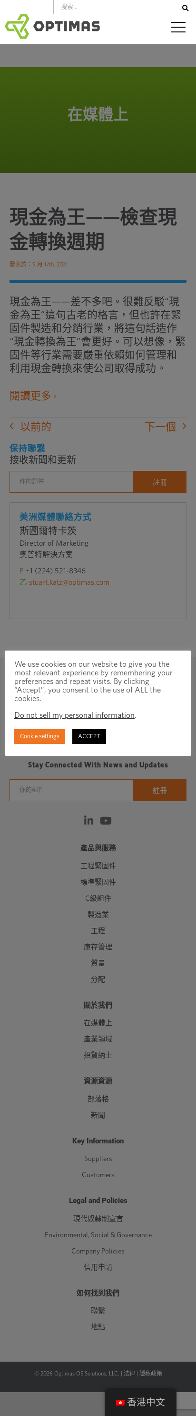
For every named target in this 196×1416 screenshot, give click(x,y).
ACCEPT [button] (89, 736)
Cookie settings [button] (39, 736)
